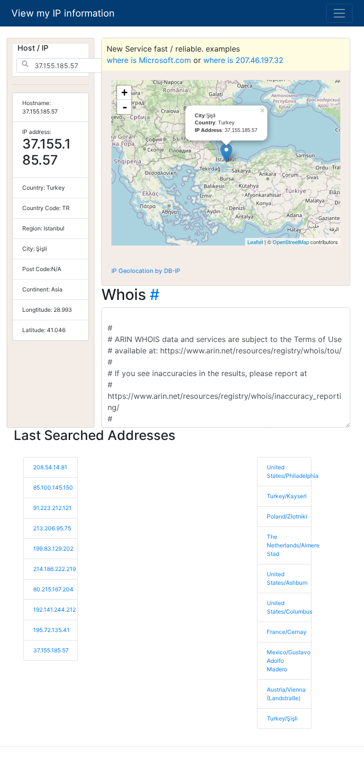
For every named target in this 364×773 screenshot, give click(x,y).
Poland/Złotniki (287, 516)
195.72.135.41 (51, 629)
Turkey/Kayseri (287, 496)
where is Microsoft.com (149, 60)
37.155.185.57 (51, 650)
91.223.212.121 (52, 507)
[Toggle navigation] (339, 13)
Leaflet (255, 242)
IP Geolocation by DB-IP (145, 270)
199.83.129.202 (53, 548)
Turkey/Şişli (282, 718)
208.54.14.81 (50, 467)
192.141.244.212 (54, 609)
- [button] (124, 107)
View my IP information (63, 13)
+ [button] (124, 92)
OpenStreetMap (291, 242)
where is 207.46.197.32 (243, 60)
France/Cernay (287, 631)
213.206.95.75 (52, 528)
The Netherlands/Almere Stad (293, 545)
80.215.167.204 (53, 589)
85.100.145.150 (53, 487)
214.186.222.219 (54, 568)
